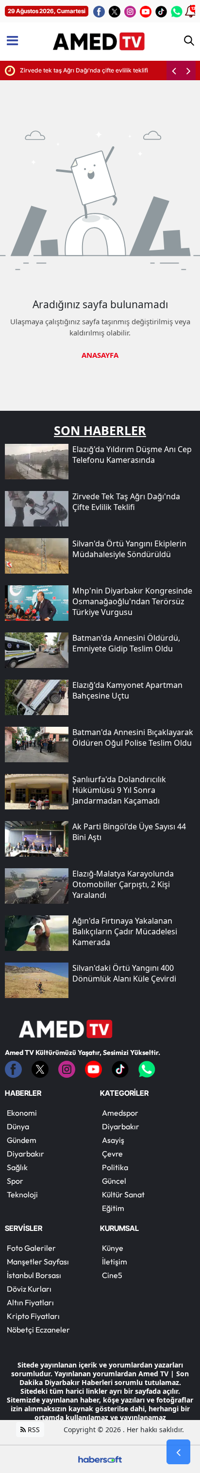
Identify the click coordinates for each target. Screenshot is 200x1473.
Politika (115, 1167)
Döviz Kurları (29, 1289)
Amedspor (120, 1113)
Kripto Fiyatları (33, 1316)
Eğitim (113, 1208)
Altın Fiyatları (30, 1302)
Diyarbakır (25, 1153)
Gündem (21, 1140)
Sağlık (17, 1167)
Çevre (112, 1153)
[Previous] (174, 70)
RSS (33, 1429)
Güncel (114, 1181)
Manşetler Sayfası (38, 1261)
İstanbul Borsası (34, 1275)
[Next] (188, 70)
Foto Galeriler (31, 1248)
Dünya (18, 1126)
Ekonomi (22, 1113)
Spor (15, 1181)
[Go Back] (178, 1452)
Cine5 (112, 1275)
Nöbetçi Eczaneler (38, 1329)
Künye (112, 1248)
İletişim (114, 1261)
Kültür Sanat (123, 1194)
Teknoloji (22, 1194)
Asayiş (113, 1140)
